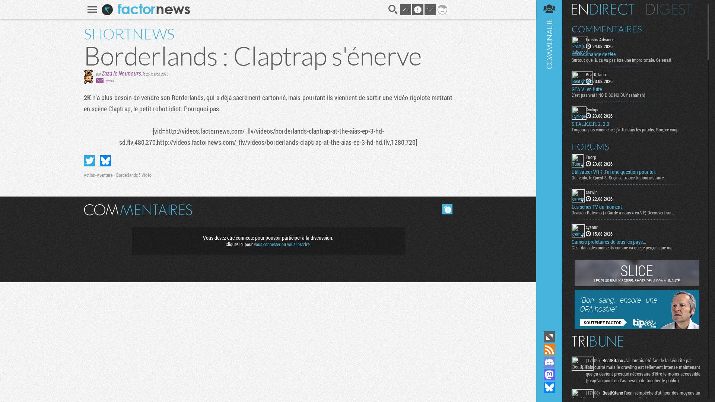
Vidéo (147, 175)
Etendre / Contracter (549, 336)
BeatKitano (596, 74)
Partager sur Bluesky (105, 160)
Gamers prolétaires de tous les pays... (609, 242)
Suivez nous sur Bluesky (549, 387)
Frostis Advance (600, 39)
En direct (603, 9)
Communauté (549, 165)
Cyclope (592, 109)
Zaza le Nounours (121, 73)
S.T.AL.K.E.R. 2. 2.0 (590, 124)
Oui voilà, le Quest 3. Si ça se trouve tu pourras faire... (619, 178)
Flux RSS (549, 349)
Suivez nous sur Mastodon (549, 374)
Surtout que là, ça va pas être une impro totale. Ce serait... (623, 60)
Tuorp (591, 157)
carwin (592, 192)
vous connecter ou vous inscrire (281, 244)
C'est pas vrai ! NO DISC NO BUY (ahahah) (608, 95)
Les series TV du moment (597, 207)
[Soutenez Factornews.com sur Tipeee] (637, 327)
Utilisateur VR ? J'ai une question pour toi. (614, 172)
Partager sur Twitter (89, 160)
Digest (669, 9)
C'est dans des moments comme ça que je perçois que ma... (624, 248)
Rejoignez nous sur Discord (549, 362)
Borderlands (127, 175)
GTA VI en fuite (587, 89)
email (110, 80)
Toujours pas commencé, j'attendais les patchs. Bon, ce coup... (627, 130)
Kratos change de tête (594, 54)
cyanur (592, 227)
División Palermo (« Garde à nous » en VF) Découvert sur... (623, 213)
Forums (590, 146)
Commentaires (607, 29)
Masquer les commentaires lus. (447, 209)
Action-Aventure (98, 175)
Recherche (393, 9)
